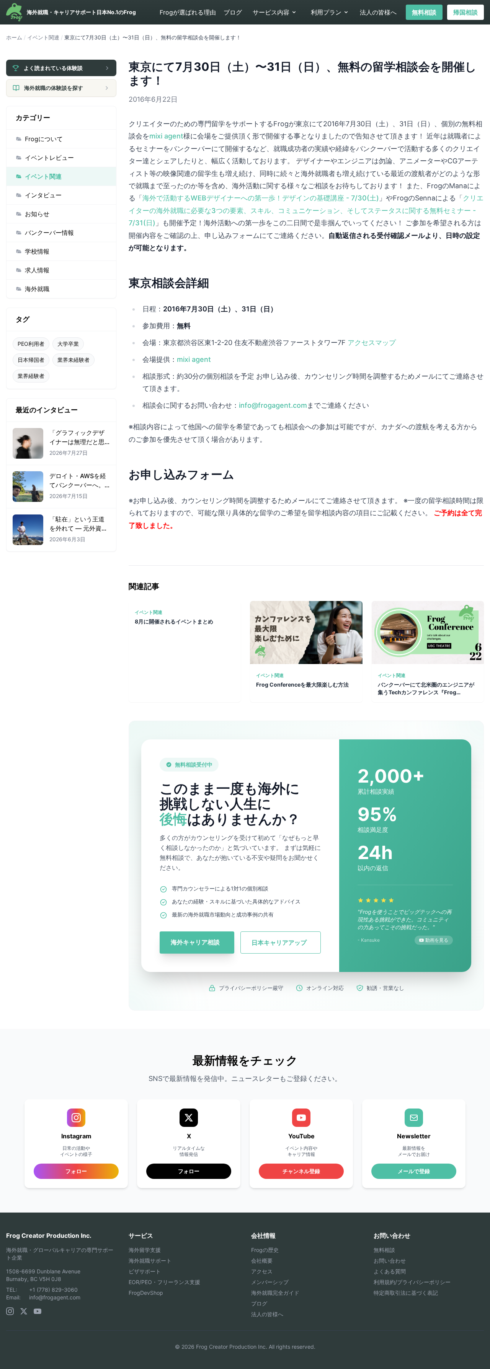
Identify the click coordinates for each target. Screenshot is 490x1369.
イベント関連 (43, 37)
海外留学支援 (145, 1250)
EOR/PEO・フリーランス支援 (164, 1282)
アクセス (262, 1271)
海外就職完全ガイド (275, 1292)
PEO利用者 (31, 343)
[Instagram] (10, 1311)
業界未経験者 (73, 359)
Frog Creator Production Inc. (48, 1235)
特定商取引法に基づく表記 (406, 1292)
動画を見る (436, 940)
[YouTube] (37, 1311)
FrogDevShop (146, 1292)
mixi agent (166, 136)
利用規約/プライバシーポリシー (412, 1282)
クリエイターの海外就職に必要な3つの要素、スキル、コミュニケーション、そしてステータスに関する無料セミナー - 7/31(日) (306, 210)
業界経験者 (31, 376)
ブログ (233, 12)
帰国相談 (465, 12)
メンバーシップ (270, 1282)
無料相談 (424, 12)
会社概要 (262, 1260)
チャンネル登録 (301, 1171)
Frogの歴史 (265, 1250)
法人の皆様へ (378, 12)
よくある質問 (390, 1271)
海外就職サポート (150, 1260)
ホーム (14, 37)
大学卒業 (68, 343)
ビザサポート (145, 1271)
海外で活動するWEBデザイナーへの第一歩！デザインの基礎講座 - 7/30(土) (260, 198)
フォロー (188, 1171)
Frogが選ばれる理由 (188, 12)
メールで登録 (414, 1171)
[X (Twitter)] (24, 1311)
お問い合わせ (390, 1260)
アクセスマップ (372, 343)
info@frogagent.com (273, 405)
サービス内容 (271, 12)
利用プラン (326, 12)
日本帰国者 (31, 359)
